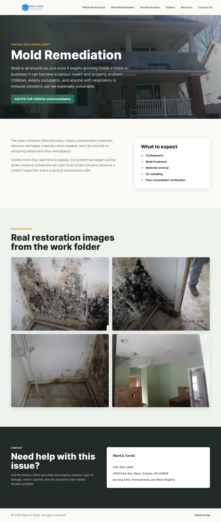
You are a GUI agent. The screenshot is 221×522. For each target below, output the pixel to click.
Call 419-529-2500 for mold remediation (43, 99)
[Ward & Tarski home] (33, 7)
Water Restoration (93, 7)
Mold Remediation (122, 7)
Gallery (170, 7)
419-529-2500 (123, 467)
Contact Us (205, 7)
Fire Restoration (150, 7)
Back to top (202, 515)
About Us (186, 7)
